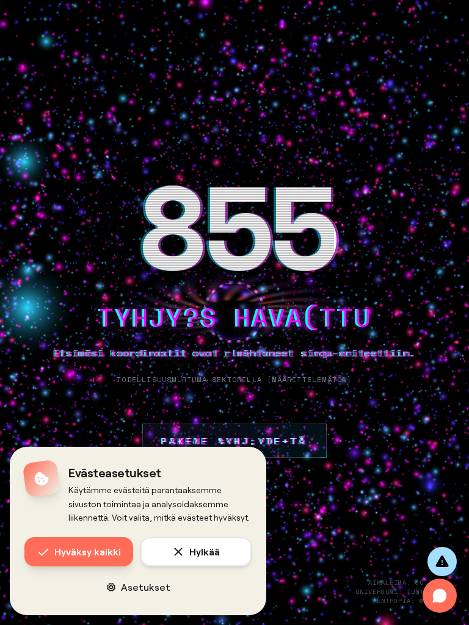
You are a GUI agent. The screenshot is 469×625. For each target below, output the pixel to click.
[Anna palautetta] (442, 561)
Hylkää (204, 551)
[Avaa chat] (440, 596)
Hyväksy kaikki (87, 551)
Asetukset (145, 587)
